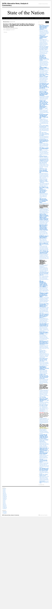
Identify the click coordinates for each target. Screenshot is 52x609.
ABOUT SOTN (8, 18)
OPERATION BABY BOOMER (39, 18)
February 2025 (4, 505)
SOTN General (5, 511)
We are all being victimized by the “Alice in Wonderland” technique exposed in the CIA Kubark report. (44, 90)
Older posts (5, 32)
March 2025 (4, 504)
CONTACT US (13, 18)
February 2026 (4, 494)
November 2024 (5, 507)
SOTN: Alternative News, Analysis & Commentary (15, 4)
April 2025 (4, 503)
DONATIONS (46, 18)
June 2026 (4, 490)
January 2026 (4, 495)
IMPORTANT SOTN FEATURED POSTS (23, 18)
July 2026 (4, 489)
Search (47, 22)
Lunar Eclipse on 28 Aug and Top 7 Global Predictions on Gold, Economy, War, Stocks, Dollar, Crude (44, 402)
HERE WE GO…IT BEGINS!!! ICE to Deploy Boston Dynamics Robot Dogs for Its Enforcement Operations (44, 158)
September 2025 (5, 498)
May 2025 (4, 502)
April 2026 (4, 492)
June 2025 (4, 501)
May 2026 (4, 491)
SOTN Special (4, 512)
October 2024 (4, 508)
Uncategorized (8, 29)
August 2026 (4, 488)
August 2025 (4, 499)
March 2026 (4, 493)
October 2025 (4, 497)
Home (4, 18)
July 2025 (4, 500)
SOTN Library (32, 18)
